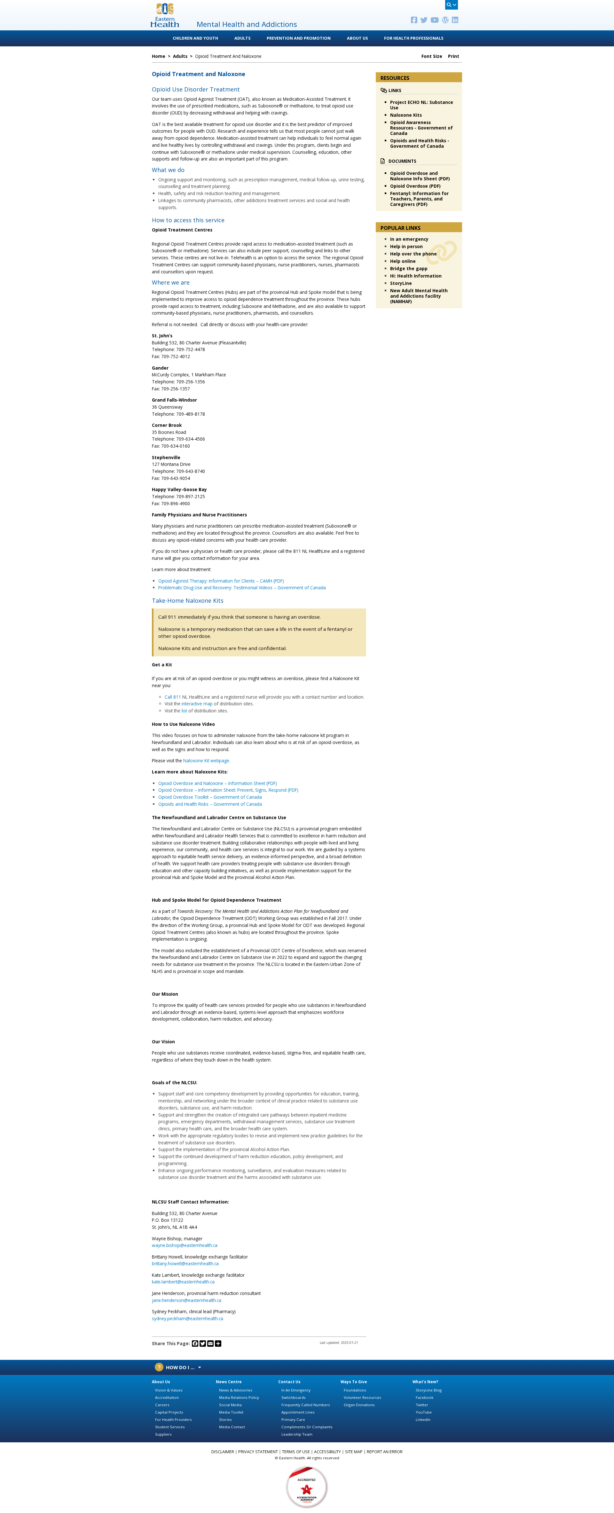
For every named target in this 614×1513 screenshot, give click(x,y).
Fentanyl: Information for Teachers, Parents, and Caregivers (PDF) (419, 198)
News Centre (229, 1381)
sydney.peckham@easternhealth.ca (187, 1318)
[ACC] (307, 1486)
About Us (357, 38)
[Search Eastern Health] (451, 5)
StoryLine (401, 283)
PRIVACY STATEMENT (258, 1451)
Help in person (406, 246)
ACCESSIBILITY (327, 1451)
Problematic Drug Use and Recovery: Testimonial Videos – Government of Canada (242, 587)
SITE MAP (354, 1451)
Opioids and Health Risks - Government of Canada (419, 143)
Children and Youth (195, 38)
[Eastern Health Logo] (164, 25)
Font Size (432, 56)
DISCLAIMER (222, 1451)
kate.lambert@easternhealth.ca (183, 1282)
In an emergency (409, 239)
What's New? (425, 1381)
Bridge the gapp (409, 268)
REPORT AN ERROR (385, 1451)
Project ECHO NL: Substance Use (421, 105)
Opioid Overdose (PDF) (415, 186)
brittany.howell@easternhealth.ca (185, 1263)
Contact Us (289, 1381)
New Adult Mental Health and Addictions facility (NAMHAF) (419, 295)
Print (454, 56)
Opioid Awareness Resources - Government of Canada (421, 127)
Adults (242, 38)
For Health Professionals (413, 38)
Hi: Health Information (416, 276)
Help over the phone (413, 254)
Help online (403, 261)
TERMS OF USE (296, 1451)
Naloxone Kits (406, 115)
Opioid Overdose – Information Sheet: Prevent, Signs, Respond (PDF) (228, 790)
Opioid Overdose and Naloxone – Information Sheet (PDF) (217, 783)
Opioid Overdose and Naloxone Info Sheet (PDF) (420, 176)
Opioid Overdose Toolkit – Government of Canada (210, 797)
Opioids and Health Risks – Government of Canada (210, 804)
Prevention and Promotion (299, 38)
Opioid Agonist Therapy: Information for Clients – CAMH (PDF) (221, 581)
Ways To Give (354, 1381)
